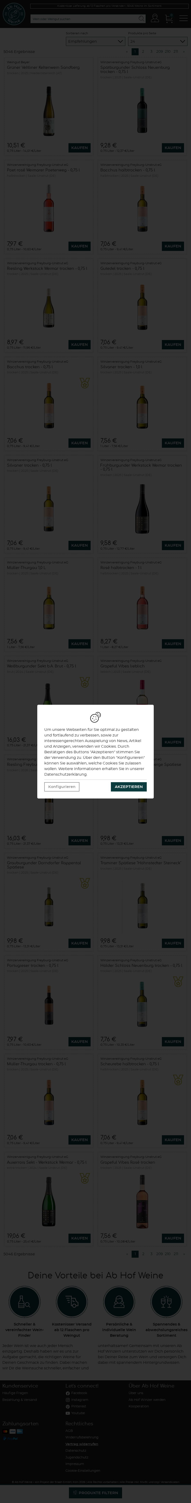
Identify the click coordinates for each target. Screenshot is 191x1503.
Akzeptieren (129, 787)
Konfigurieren (61, 787)
